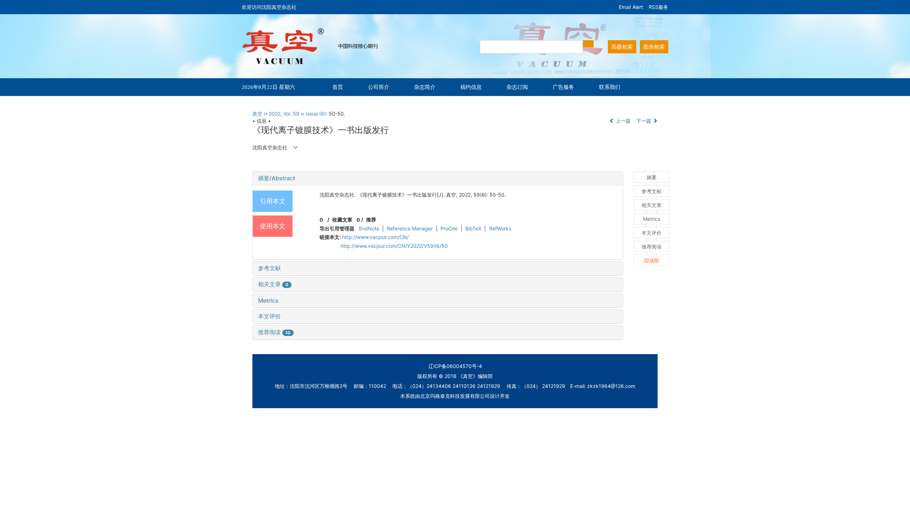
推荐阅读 (274, 332)
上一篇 (622, 121)
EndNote (369, 228)
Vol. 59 (291, 114)
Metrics (268, 300)
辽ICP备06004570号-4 (455, 366)
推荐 (371, 220)
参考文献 (269, 268)
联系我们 (609, 87)
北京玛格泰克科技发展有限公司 (455, 396)
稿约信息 (471, 87)
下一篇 (644, 121)
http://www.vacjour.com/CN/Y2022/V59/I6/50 (394, 246)
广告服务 (563, 87)
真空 (257, 114)
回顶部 (651, 260)
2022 (274, 114)
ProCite (448, 228)
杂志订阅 (517, 87)
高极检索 (622, 46)
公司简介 (378, 87)
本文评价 (269, 316)
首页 (337, 87)
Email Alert (631, 7)
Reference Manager (410, 228)
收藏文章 (342, 220)
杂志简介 (424, 87)
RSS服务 (658, 7)
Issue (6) (316, 114)
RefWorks (500, 228)
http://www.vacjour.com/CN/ (375, 237)
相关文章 (273, 284)
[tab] (438, 178)
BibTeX (473, 228)
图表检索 (654, 46)
